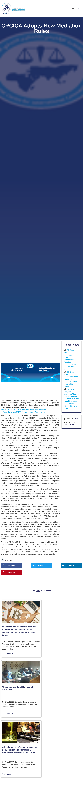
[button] (73, 9)
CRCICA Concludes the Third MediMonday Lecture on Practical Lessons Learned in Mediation (71, 379)
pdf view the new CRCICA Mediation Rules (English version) (24, 412)
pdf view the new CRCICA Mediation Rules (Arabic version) (24, 410)
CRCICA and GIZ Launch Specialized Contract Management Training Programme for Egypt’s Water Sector (70, 359)
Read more (7, 654)
